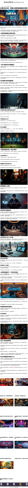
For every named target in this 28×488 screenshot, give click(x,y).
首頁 (1, 485)
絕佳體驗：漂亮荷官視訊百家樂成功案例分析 (6, 416)
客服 (26, 485)
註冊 (7, 485)
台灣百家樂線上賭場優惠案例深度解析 (5, 458)
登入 (14, 485)
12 (9, 274)
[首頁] (1, 484)
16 (19, 348)
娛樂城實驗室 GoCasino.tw (14, 2)
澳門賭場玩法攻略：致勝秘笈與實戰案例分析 (6, 395)
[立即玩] (20, 484)
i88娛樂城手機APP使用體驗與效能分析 (20, 395)
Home (0, 6)
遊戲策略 (14, 367)
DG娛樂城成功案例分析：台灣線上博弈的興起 (21, 458)
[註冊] (8, 484)
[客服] (27, 484)
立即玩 (20, 485)
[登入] (14, 484)
